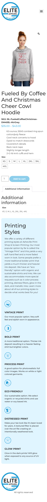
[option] (22, 57)
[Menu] (41, 11)
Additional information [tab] (17, 189)
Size (3, 157)
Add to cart (19, 179)
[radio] (4, 161)
